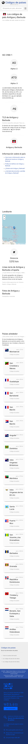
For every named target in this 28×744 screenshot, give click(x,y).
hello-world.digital (10, 708)
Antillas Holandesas (15, 632)
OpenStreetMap (22, 243)
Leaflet (17, 243)
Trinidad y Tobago (14, 597)
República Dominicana (15, 582)
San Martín (14, 409)
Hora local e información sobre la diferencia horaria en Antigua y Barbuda (15, 159)
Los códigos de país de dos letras (11, 658)
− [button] (4, 218)
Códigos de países (15, 2)
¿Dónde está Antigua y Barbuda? (15, 168)
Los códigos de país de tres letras (11, 661)
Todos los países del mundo (10, 655)
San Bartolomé (14, 395)
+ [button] (4, 216)
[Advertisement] (14, 37)
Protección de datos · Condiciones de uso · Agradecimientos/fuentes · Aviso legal (14, 676)
